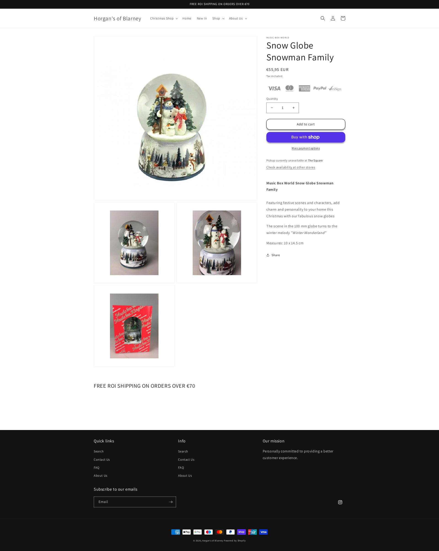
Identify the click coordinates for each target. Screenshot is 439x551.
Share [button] (276, 255)
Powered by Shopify (235, 540)
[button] (163, 18)
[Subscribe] (171, 502)
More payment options (306, 148)
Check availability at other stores (290, 167)
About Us (100, 475)
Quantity (272, 99)
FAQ (96, 467)
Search (99, 451)
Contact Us (102, 459)
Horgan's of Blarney (212, 540)
